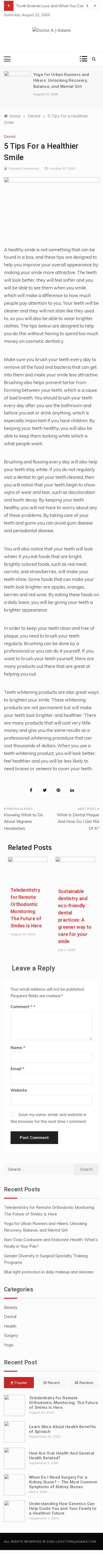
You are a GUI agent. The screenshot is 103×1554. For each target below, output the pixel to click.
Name (18, 1047)
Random (86, 1382)
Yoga (8, 1344)
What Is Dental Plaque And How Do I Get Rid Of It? (78, 821)
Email (17, 1068)
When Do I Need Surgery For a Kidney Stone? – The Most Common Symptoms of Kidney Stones (63, 1482)
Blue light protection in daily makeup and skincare (48, 1271)
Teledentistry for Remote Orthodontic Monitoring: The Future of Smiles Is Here (63, 1403)
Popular (21, 1382)
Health (10, 1326)
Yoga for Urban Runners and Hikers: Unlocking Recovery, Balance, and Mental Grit (61, 80)
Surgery (11, 1335)
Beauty (10, 1307)
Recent (54, 1382)
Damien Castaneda (23, 168)
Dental (9, 136)
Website (19, 1090)
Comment (21, 1006)
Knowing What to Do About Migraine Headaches (23, 821)
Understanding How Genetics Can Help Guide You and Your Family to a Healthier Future (62, 1508)
